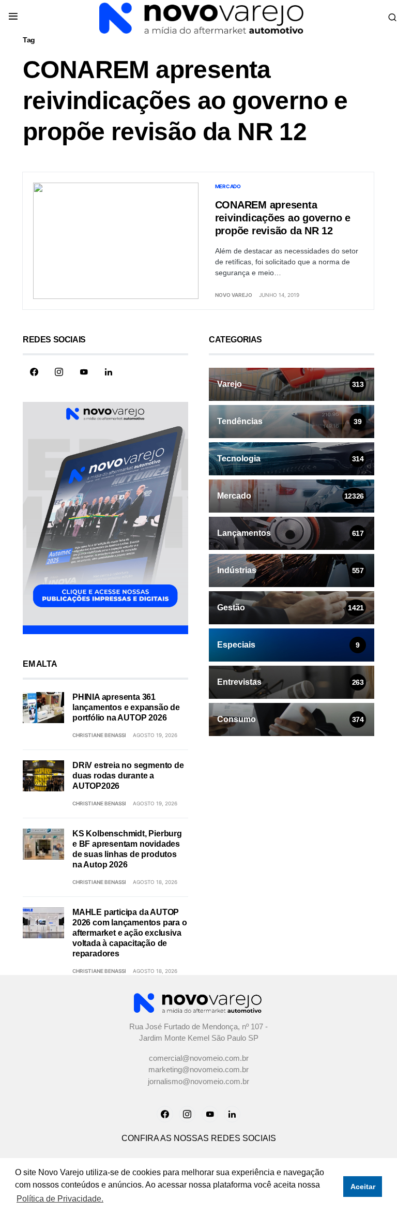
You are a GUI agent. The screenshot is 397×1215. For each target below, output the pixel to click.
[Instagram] (59, 372)
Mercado (228, 186)
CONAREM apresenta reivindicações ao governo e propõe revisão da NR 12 (282, 217)
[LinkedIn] (108, 372)
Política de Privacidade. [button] (60, 1198)
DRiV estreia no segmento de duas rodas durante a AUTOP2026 (128, 775)
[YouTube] (83, 372)
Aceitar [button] (362, 1186)
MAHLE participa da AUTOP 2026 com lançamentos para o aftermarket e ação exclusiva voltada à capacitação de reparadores (129, 933)
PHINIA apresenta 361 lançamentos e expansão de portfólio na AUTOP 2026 (126, 707)
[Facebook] (34, 372)
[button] (13, 17)
